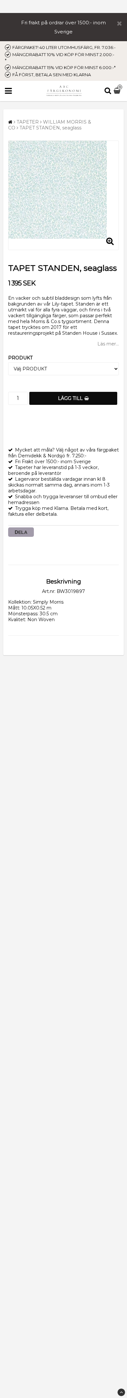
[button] (118, 91)
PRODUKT (20, 358)
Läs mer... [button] (108, 344)
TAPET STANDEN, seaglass (50, 128)
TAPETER (28, 122)
